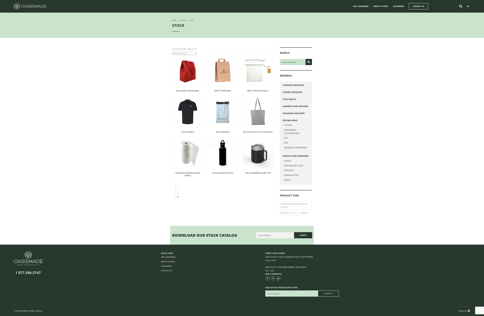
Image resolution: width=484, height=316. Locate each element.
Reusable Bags (290, 120)
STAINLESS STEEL (291, 175)
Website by (463, 311)
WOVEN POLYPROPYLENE (295, 147)
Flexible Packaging (292, 92)
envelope (285, 213)
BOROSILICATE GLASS (293, 165)
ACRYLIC (287, 161)
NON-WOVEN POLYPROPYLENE (291, 131)
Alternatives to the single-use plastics (294, 205)
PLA (286, 138)
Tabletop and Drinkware (296, 156)
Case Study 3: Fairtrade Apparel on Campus (285, 267)
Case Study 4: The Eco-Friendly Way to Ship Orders (289, 257)
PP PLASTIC (289, 170)
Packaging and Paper (294, 113)
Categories (398, 6)
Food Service (289, 99)
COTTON (288, 125)
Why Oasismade (360, 6)
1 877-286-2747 (28, 272)
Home (174, 20)
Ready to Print (380, 6)
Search (309, 62)
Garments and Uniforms (295, 106)
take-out (304, 213)
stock (294, 213)
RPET (286, 143)
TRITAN (287, 180)
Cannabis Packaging (293, 85)
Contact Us (418, 6)
